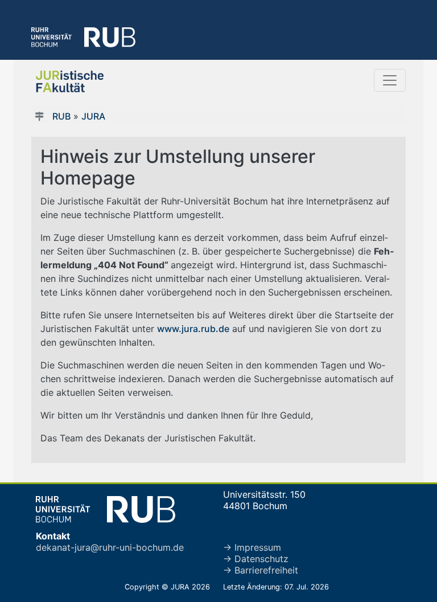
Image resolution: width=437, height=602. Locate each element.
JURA (93, 116)
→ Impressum (252, 547)
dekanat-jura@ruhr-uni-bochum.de (110, 547)
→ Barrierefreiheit (260, 570)
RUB (61, 116)
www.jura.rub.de (193, 328)
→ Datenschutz (255, 558)
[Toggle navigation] (390, 80)
